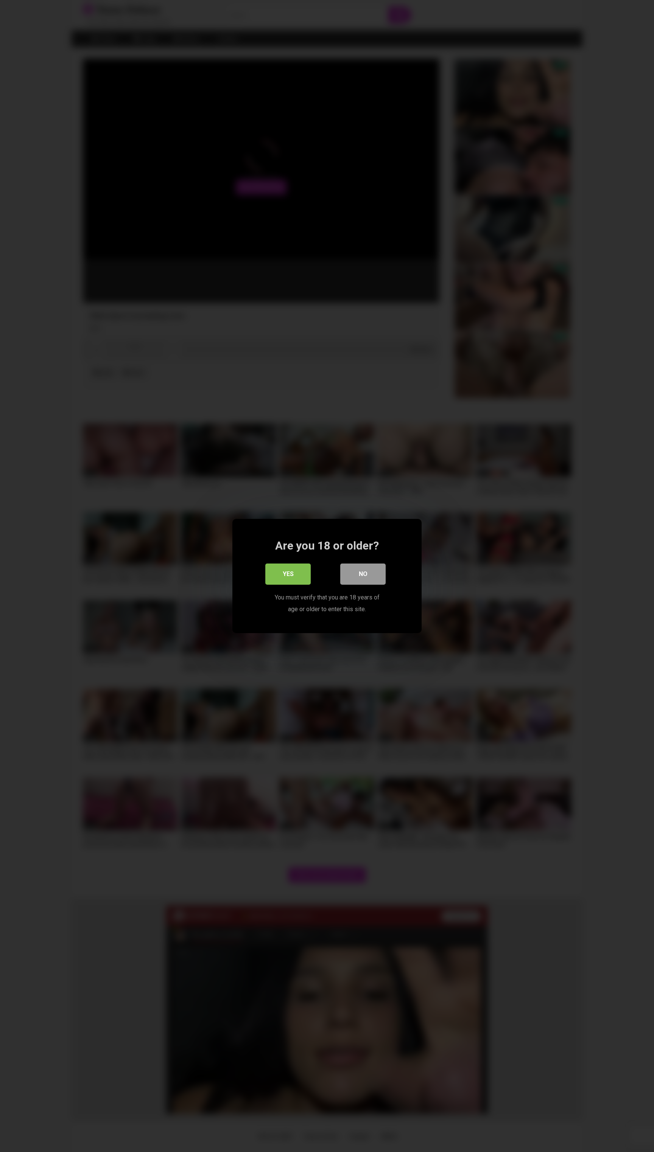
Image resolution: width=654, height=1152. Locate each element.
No (363, 574)
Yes (288, 574)
